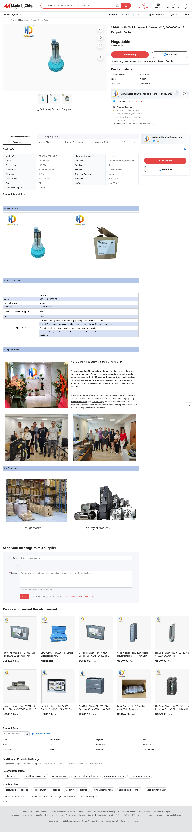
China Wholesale (84, 811)
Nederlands (101, 815)
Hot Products (27, 811)
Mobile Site (157, 811)
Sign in (186, 7)
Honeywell (100, 744)
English (30, 815)
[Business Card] (185, 148)
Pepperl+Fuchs (56, 739)
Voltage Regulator (60, 776)
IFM (144, 739)
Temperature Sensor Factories (47, 789)
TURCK (6, 744)
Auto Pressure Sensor (14, 796)
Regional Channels (129, 811)
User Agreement (112, 821)
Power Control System (114, 776)
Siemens (99, 749)
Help (139, 14)
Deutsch (91, 815)
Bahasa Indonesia (174, 815)
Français (59, 815)
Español (39, 815)
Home (5, 20)
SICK (51, 744)
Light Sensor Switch (66, 796)
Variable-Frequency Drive (35, 776)
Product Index (144, 811)
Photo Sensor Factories (103, 789)
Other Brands (148, 749)
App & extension (155, 14)
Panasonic (7, 749)
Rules (187, 14)
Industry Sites (114, 811)
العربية (111, 815)
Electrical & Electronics (19, 20)
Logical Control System (140, 776)
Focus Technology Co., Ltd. (77, 821)
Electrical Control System (40, 20)
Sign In (115, 123)
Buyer (124, 14)
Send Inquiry (130, 54)
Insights (167, 811)
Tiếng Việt (160, 815)
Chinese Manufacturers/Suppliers (62, 811)
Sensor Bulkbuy (87, 796)
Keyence (99, 739)
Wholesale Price (100, 811)
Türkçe (150, 815)
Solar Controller (12, 776)
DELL (5, 739)
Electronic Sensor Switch (130, 789)
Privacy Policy (137, 821)
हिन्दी (133, 815)
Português (49, 815)
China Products (41, 811)
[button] (129, 142)
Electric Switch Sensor (156, 789)
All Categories (13, 14)
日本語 (126, 815)
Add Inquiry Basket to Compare (55, 109)
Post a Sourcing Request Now (81, 596)
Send (24, 596)
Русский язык (71, 815)
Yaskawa (147, 744)
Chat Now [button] (172, 54)
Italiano (82, 815)
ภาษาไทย (141, 815)
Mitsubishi (53, 749)
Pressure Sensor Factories (16, 789)
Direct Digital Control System (86, 776)
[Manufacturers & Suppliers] (18, 6)
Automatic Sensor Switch (41, 796)
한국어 (118, 815)
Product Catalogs (42, 733)
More (5, 801)
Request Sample (165, 61)
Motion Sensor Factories (76, 789)
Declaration (125, 821)
